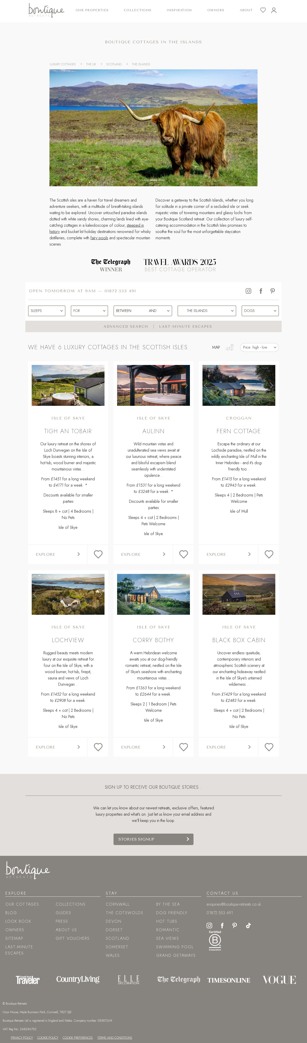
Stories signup (136, 839)
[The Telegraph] (178, 980)
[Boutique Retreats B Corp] (215, 940)
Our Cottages (22, 904)
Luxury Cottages (63, 64)
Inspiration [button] (179, 10)
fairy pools (99, 238)
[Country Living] (78, 980)
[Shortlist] (265, 10)
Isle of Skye (68, 418)
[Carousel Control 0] (145, 180)
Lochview (68, 640)
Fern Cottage (239, 431)
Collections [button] (137, 10)
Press (62, 921)
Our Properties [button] (92, 10)
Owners (216, 10)
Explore (45, 554)
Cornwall (118, 904)
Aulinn (153, 431)
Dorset (114, 930)
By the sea (168, 904)
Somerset (117, 947)
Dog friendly (171, 913)
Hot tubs (166, 921)
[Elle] (128, 979)
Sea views (167, 938)
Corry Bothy (153, 640)
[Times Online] (228, 980)
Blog (11, 913)
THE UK (91, 64)
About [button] (246, 10)
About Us (66, 930)
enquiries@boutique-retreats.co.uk (234, 904)
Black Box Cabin (239, 640)
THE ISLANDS (141, 64)
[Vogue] (279, 979)
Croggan (239, 418)
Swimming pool (175, 947)
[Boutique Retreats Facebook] (222, 925)
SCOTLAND (114, 64)
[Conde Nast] (28, 979)
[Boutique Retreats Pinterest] (234, 925)
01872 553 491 (120, 290)
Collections (71, 904)
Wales (113, 955)
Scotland (117, 938)
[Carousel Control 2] (161, 180)
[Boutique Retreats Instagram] (209, 925)
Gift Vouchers (73, 938)
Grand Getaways (176, 955)
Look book (18, 921)
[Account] (276, 10)
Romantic (168, 930)
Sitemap (14, 938)
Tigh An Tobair (68, 431)
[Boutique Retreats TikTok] (248, 925)
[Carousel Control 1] (153, 180)
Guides (63, 913)
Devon (114, 921)
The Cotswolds (124, 913)
